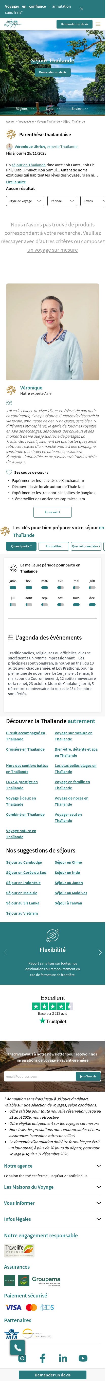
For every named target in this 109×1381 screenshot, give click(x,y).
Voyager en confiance (25, 6)
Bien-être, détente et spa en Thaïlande (76, 752)
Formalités (54, 546)
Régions (22, 108)
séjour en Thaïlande (29, 164)
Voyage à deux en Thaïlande (21, 801)
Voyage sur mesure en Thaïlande (74, 735)
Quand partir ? (21, 546)
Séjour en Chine (68, 862)
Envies (76, 108)
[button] (13, 24)
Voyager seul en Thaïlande (68, 817)
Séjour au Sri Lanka (22, 902)
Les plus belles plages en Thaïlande (76, 768)
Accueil (10, 121)
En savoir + (52, 512)
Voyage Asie (26, 121)
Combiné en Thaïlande (25, 814)
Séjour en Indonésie (23, 882)
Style (49, 108)
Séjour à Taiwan (68, 902)
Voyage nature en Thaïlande (21, 833)
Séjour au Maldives (71, 892)
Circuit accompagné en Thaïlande (25, 735)
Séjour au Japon (69, 882)
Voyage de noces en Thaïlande (71, 801)
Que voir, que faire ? (86, 546)
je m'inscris (88, 1076)
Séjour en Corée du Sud (26, 872)
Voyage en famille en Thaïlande (72, 784)
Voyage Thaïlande (48, 121)
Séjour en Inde (67, 872)
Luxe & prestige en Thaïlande (22, 784)
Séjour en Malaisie (21, 892)
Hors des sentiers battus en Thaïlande (27, 768)
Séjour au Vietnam (22, 913)
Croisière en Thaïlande (25, 749)
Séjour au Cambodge (24, 862)
